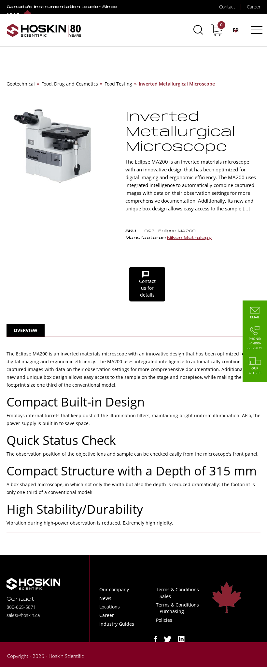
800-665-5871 (21, 607)
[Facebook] (155, 638)
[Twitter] (168, 638)
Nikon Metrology (189, 238)
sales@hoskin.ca (23, 615)
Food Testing (118, 84)
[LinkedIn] (181, 638)
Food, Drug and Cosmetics (69, 84)
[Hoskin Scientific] (44, 30)
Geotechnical (21, 84)
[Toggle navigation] (255, 30)
